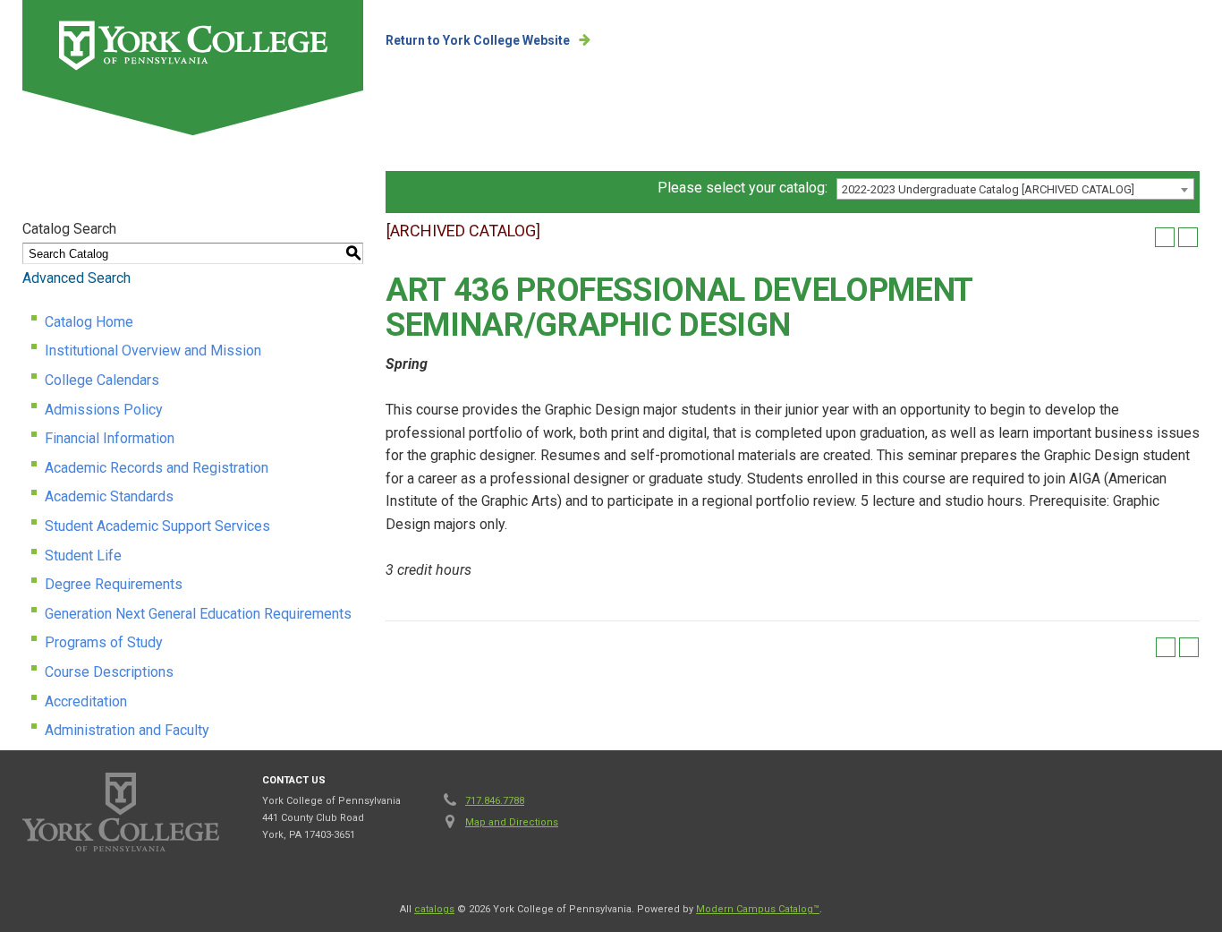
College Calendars (102, 380)
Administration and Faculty (127, 730)
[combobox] (1015, 189)
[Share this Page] (1141, 237)
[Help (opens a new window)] (1188, 237)
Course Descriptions (109, 671)
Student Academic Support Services (157, 525)
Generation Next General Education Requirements (198, 613)
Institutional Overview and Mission (153, 350)
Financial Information (109, 438)
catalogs (434, 909)
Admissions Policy (104, 409)
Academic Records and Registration (156, 467)
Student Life (83, 555)
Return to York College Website (478, 40)
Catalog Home (89, 321)
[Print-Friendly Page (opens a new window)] (1165, 237)
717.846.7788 (494, 801)
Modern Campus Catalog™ (757, 909)
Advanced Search (76, 277)
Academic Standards (109, 496)
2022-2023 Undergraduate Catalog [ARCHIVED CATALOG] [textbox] (988, 189)
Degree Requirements (113, 584)
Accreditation (86, 701)
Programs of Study (104, 642)
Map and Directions (511, 822)
